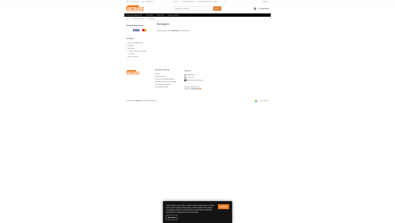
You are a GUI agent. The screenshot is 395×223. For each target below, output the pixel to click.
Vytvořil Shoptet (264, 101)
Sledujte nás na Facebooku (194, 80)
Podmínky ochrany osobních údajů (165, 82)
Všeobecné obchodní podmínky (208, 2)
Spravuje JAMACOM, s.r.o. (192, 87)
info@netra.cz (190, 75)
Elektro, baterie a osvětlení (137, 51)
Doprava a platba (188, 2)
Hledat (217, 9)
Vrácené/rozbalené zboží (135, 43)
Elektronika (130, 48)
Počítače (132, 54)
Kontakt (175, 2)
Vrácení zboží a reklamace (163, 84)
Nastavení (171, 217)
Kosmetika (130, 45)
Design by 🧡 (193, 89)
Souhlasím (223, 207)
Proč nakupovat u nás (161, 87)
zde (196, 212)
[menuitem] (134, 15)
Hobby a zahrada (132, 57)
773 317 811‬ (190, 78)
